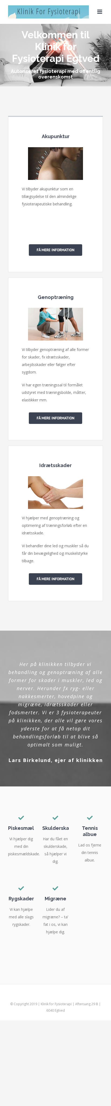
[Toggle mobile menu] (100, 11)
